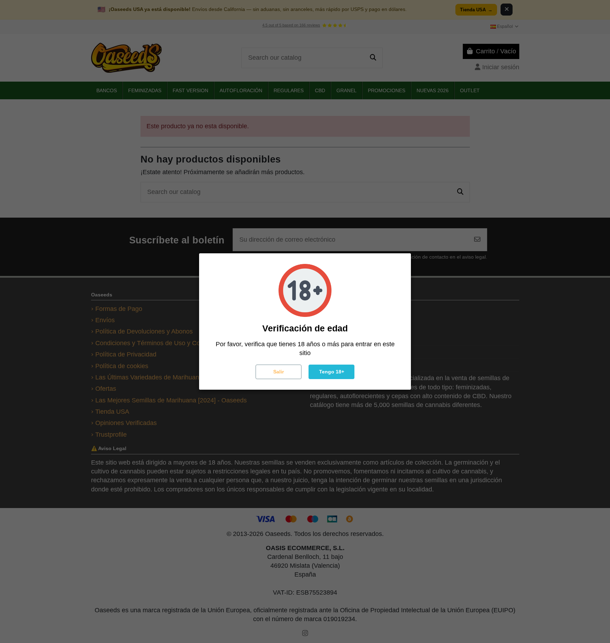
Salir (278, 371)
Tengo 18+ (331, 371)
